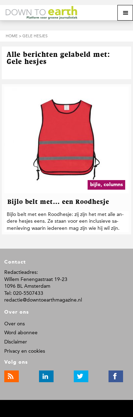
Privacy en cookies (24, 351)
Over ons (14, 324)
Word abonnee (21, 333)
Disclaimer (15, 342)
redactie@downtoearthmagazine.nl (43, 300)
